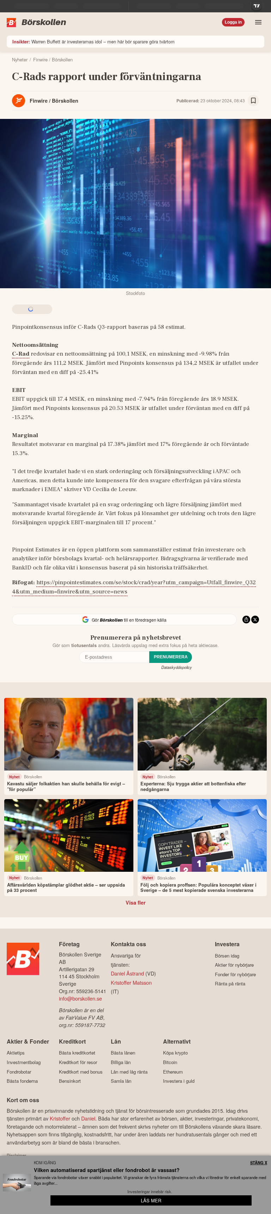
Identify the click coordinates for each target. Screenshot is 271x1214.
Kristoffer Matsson (131, 982)
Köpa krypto (175, 1053)
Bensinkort (70, 1081)
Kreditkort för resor (78, 1062)
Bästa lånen (123, 1053)
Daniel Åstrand (127, 973)
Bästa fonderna (22, 1081)
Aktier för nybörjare (234, 965)
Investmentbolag (24, 1062)
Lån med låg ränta (129, 1071)
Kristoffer (60, 1118)
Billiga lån (121, 1062)
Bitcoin (170, 1062)
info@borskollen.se (80, 998)
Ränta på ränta (230, 983)
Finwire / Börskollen (54, 100)
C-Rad (20, 354)
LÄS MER (151, 1200)
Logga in (233, 22)
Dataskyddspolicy (176, 667)
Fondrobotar (19, 1071)
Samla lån (121, 1081)
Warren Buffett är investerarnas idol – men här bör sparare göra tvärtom (93, 41)
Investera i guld (178, 1081)
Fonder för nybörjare (235, 974)
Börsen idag (227, 955)
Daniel (88, 1118)
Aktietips (16, 1053)
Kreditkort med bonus (81, 1071)
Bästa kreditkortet (77, 1053)
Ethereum (173, 1071)
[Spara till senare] (253, 100)
